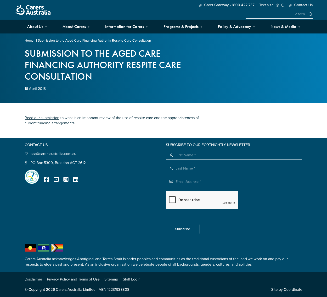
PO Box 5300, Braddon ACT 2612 (58, 162)
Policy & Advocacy (234, 26)
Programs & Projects (181, 26)
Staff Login (132, 279)
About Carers (74, 26)
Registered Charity (32, 177)
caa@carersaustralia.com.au (53, 153)
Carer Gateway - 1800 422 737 (229, 5)
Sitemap (111, 279)
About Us (35, 26)
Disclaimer (33, 279)
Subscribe (182, 229)
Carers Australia (32, 10)
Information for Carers (124, 26)
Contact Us (303, 5)
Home (29, 40)
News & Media (283, 26)
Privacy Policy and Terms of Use (73, 279)
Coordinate (293, 289)
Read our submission (42, 118)
